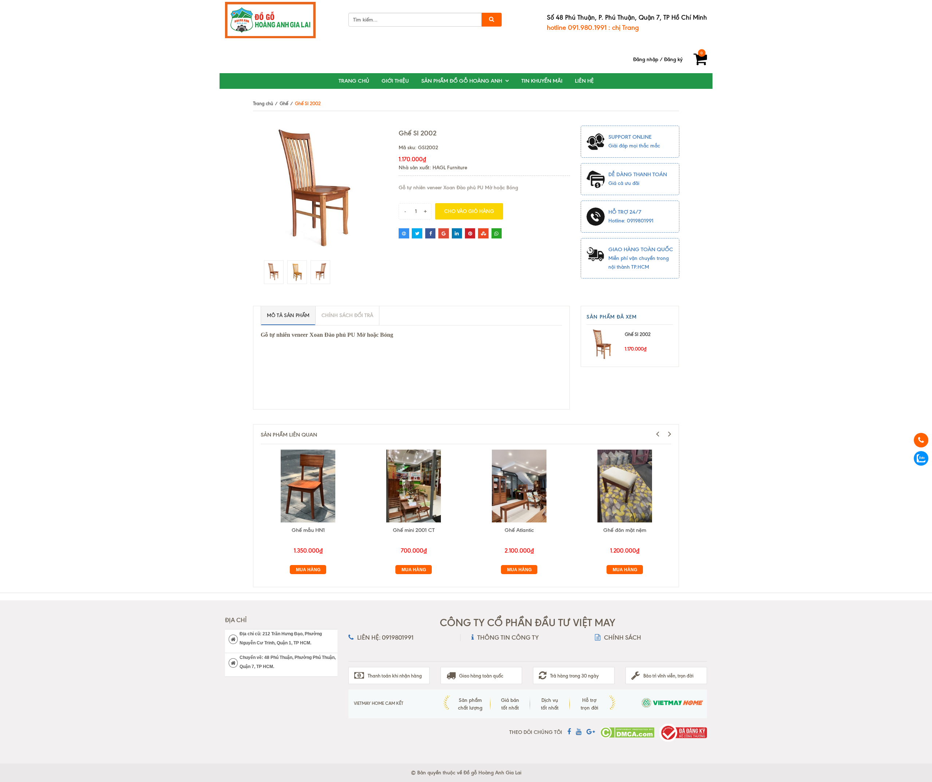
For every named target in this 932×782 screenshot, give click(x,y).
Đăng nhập (645, 59)
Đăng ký (673, 59)
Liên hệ (584, 81)
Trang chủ (354, 81)
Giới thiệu (395, 81)
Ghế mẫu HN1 (308, 530)
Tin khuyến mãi (541, 81)
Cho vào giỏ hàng (469, 211)
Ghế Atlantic (519, 530)
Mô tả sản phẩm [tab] (288, 315)
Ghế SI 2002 (638, 334)
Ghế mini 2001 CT (414, 530)
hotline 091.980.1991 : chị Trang (593, 27)
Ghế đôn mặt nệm (624, 530)
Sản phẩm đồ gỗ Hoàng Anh (461, 81)
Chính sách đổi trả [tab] (347, 315)
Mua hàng (308, 569)
